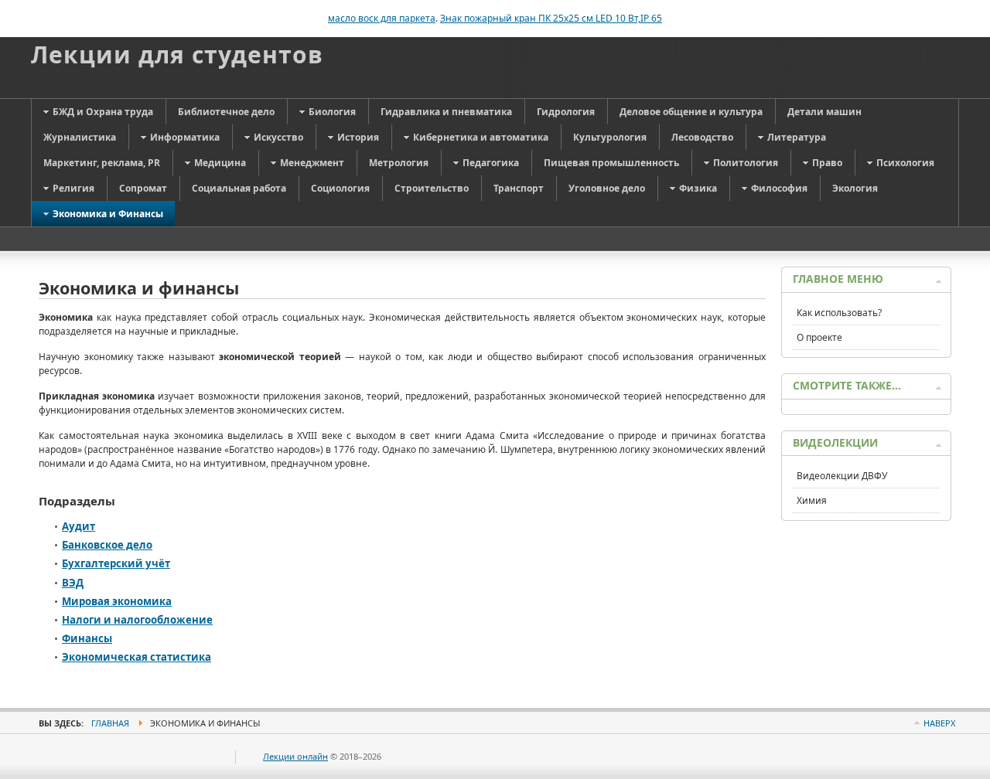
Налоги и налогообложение (137, 620)
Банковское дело (107, 545)
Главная (110, 723)
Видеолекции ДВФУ (842, 475)
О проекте (819, 337)
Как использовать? (839, 312)
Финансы (87, 638)
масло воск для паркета (381, 18)
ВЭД (73, 583)
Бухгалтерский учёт (116, 563)
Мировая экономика (117, 601)
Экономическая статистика (136, 657)
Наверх (939, 723)
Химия (812, 500)
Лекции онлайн (295, 756)
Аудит (78, 526)
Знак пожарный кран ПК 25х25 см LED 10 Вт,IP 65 (551, 18)
